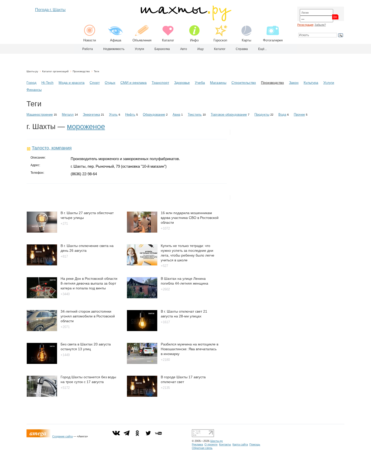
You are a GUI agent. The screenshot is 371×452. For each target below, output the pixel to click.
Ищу (200, 49)
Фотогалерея (273, 40)
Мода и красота (72, 83)
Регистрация (305, 24)
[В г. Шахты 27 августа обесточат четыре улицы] (41, 231)
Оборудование (154, 114)
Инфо (194, 40)
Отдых (110, 83)
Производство (81, 71)
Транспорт (160, 83)
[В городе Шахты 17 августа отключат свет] (142, 395)
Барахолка (162, 49)
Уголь (113, 114)
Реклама (197, 444)
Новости (89, 40)
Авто (183, 49)
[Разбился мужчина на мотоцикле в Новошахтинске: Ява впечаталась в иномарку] (142, 363)
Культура (311, 83)
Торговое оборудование (229, 114)
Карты (246, 40)
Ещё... (262, 49)
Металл (68, 114)
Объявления (141, 40)
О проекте (211, 444)
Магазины (218, 83)
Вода (282, 114)
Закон (294, 83)
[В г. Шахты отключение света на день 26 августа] (41, 264)
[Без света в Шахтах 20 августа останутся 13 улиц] (41, 363)
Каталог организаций (55, 71)
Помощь (254, 444)
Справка (242, 49)
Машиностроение (39, 114)
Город (31, 83)
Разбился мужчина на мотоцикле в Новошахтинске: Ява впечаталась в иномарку (189, 349)
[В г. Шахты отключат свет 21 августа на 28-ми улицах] (142, 330)
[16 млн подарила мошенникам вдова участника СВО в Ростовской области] (142, 231)
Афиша (115, 40)
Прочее (299, 114)
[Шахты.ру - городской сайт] (185, 20)
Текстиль (195, 114)
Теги (96, 71)
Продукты (261, 114)
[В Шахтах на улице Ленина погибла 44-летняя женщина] (142, 297)
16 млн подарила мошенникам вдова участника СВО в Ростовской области (190, 217)
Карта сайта (240, 444)
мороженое (86, 126)
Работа (87, 49)
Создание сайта (62, 436)
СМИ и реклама (133, 83)
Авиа (176, 114)
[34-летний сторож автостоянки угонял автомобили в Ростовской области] (41, 330)
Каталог (168, 40)
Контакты (225, 444)
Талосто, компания (52, 147)
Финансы (34, 90)
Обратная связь (202, 447)
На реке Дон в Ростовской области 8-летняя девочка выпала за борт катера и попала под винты (89, 283)
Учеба (200, 83)
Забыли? (320, 24)
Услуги (139, 49)
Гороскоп (220, 40)
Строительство (243, 83)
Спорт (95, 83)
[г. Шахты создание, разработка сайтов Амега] (39, 436)
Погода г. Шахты (50, 10)
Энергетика (91, 114)
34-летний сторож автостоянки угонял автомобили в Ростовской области (88, 316)
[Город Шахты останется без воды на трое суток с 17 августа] (41, 395)
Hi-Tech (47, 83)
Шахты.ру (32, 71)
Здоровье (182, 83)
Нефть (130, 114)
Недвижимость (113, 49)
